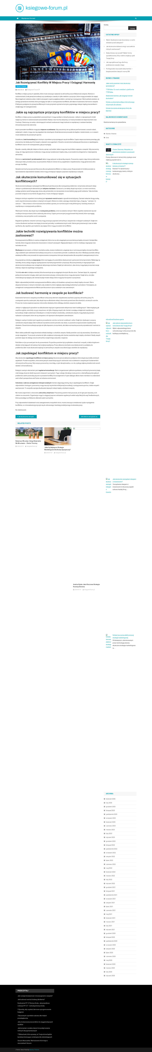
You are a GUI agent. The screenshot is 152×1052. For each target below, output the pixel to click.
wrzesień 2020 (111, 945)
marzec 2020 (110, 968)
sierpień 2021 (110, 903)
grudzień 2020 (110, 933)
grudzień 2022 (110, 841)
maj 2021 (109, 914)
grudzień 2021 (110, 887)
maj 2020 (109, 960)
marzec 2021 (110, 922)
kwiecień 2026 (110, 799)
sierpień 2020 (110, 949)
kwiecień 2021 (110, 918)
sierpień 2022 (110, 856)
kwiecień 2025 (110, 822)
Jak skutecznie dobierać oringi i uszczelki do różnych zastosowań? (120, 48)
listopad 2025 (110, 810)
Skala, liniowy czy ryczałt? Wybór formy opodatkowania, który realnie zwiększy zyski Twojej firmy (120, 55)
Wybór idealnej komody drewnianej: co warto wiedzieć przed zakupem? (120, 41)
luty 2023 (109, 833)
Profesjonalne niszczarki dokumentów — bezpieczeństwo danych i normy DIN (119, 70)
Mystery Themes (34, 1049)
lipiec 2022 (109, 860)
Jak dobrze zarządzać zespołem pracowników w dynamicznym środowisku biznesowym (90, 416)
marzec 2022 (110, 876)
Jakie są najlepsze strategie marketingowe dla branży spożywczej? (57, 449)
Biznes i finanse (21, 86)
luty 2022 (109, 879)
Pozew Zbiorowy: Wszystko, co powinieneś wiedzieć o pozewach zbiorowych (120, 152)
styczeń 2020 (110, 975)
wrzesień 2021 (111, 899)
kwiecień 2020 (110, 964)
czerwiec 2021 (111, 910)
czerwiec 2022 (111, 864)
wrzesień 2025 (111, 818)
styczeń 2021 (110, 929)
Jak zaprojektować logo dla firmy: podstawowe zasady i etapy (117, 63)
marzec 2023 (110, 830)
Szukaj (106, 25)
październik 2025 (111, 814)
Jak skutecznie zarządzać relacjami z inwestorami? (27, 416)
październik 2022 (111, 849)
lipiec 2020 (109, 952)
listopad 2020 (110, 937)
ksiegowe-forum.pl (33, 89)
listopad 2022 (110, 845)
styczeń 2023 (110, 837)
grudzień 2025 (110, 806)
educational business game (115, 319)
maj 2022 (109, 868)
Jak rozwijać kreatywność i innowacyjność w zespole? (35, 996)
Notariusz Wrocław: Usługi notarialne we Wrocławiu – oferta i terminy (28, 442)
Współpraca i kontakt (28, 18)
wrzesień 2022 (111, 853)
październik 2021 (111, 895)
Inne (107, 137)
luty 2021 (109, 926)
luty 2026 (109, 803)
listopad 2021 (110, 891)
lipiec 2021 (109, 906)
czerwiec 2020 (111, 956)
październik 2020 (111, 941)
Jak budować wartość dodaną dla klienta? (31, 999)
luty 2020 (109, 972)
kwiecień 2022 (110, 872)
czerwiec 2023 (111, 826)
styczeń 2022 (110, 883)
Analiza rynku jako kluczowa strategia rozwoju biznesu (86, 586)
